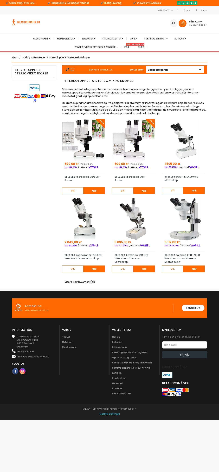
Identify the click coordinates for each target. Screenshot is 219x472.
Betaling (117, 342)
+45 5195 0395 (25, 351)
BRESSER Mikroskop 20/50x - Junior (83, 178)
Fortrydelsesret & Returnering (131, 367)
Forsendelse (119, 347)
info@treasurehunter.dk (33, 356)
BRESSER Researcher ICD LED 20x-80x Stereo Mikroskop (83, 256)
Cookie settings (109, 414)
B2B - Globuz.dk (121, 393)
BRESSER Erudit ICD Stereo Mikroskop (181, 178)
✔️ (21, 3)
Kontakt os (193, 308)
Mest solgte (69, 347)
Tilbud (66, 337)
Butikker (117, 388)
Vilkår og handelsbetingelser (130, 352)
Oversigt (117, 383)
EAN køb (117, 373)
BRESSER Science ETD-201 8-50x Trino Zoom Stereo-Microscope (183, 258)
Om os (116, 337)
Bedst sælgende (175, 70)
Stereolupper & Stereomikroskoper (31, 71)
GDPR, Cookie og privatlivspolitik (132, 362)
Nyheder (67, 342)
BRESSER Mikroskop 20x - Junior (130, 178)
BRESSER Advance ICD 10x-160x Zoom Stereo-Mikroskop (132, 258)
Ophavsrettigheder (124, 357)
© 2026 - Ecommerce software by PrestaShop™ (109, 408)
